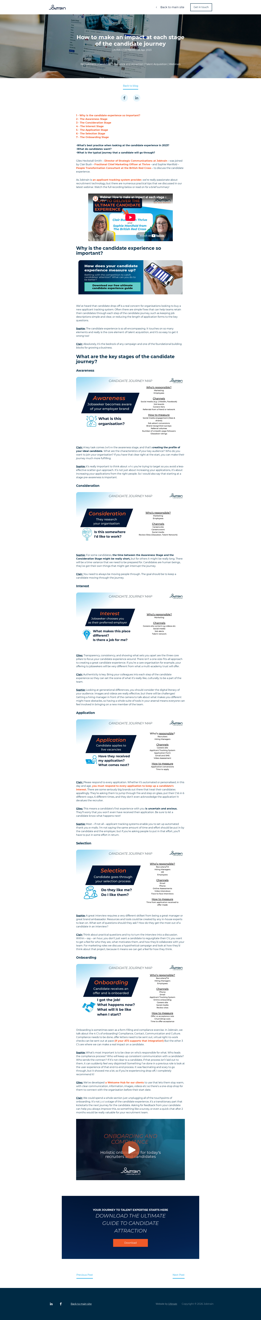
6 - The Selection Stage (90, 133)
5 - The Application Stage (92, 130)
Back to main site (172, 7)
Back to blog (130, 85)
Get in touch (201, 7)
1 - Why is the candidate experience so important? (108, 115)
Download (130, 1242)
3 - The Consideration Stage (93, 122)
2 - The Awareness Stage (91, 119)
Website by (166, 1304)
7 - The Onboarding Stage (92, 137)
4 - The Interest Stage (90, 126)
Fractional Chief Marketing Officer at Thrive (122, 164)
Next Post (179, 1274)
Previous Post (84, 1274)
